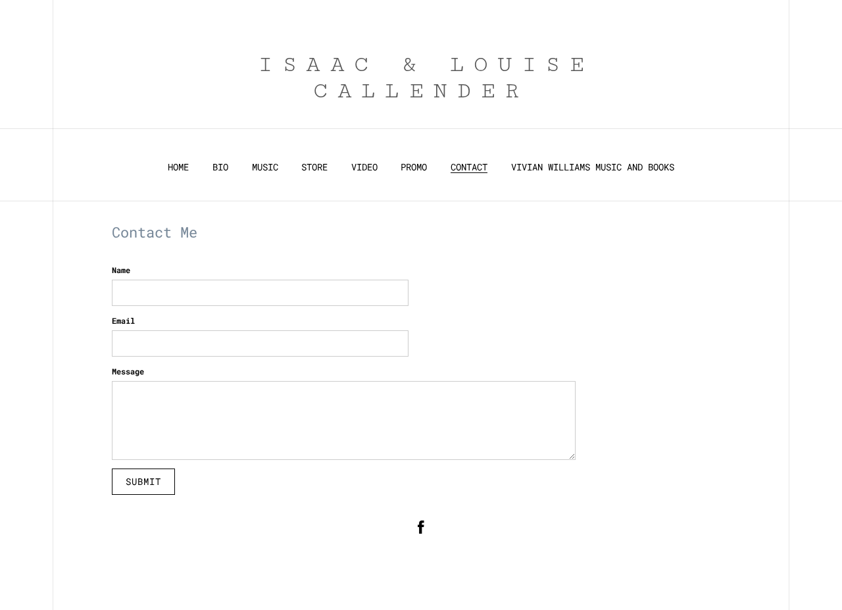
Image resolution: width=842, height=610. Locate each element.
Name (121, 270)
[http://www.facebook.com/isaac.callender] (421, 528)
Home (178, 167)
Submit (143, 481)
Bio (220, 167)
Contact (469, 167)
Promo (414, 167)
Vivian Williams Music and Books (592, 167)
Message (128, 371)
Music (265, 167)
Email (123, 320)
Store (314, 167)
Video (364, 167)
